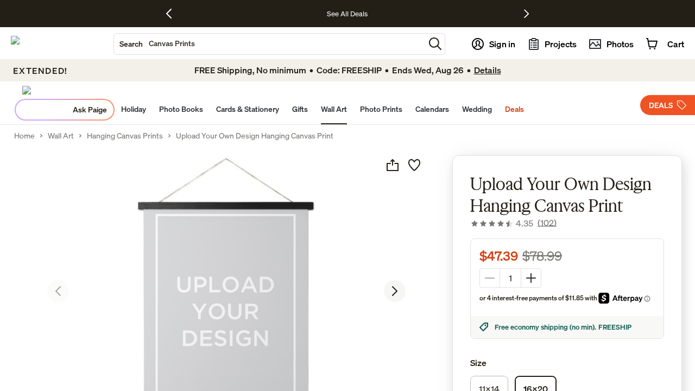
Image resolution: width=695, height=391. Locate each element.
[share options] (392, 165)
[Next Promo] (526, 13)
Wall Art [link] (61, 136)
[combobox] (269, 44)
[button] (435, 43)
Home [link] (24, 136)
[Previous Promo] (173, 13)
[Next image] (395, 291)
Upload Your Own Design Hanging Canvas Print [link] (254, 136)
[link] (513, 223)
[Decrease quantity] (490, 278)
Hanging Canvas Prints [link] (125, 136)
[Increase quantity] (531, 278)
